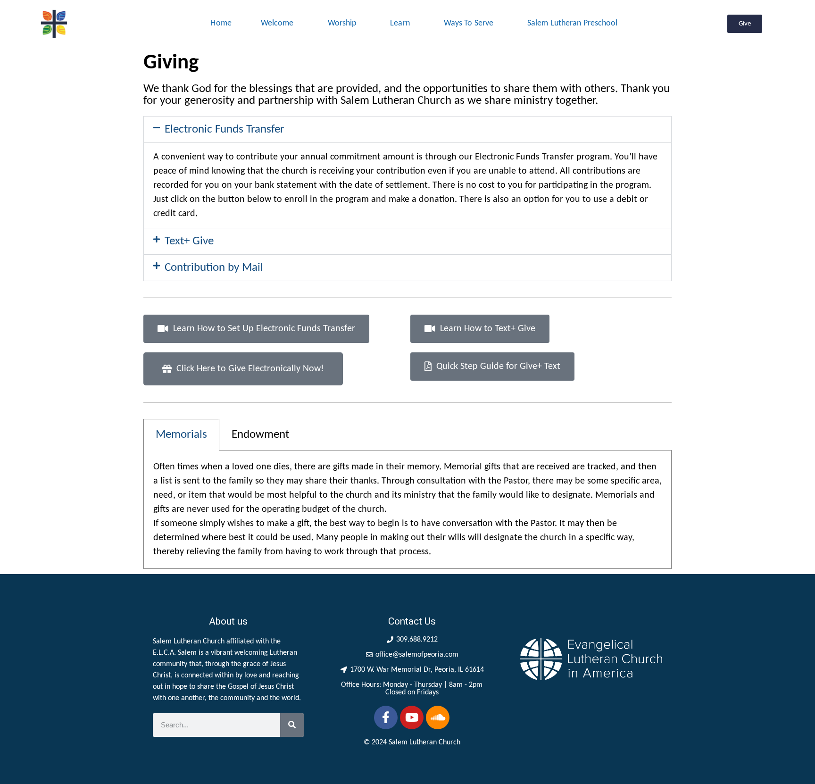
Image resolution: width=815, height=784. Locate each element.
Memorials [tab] (181, 435)
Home (220, 23)
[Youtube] (412, 717)
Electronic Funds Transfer (224, 129)
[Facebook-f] (386, 717)
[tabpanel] (407, 509)
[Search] (292, 725)
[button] (407, 129)
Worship (342, 23)
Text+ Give (189, 241)
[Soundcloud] (437, 717)
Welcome (277, 23)
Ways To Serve (468, 23)
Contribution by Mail (214, 268)
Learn (400, 23)
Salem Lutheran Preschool (572, 23)
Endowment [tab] (260, 435)
